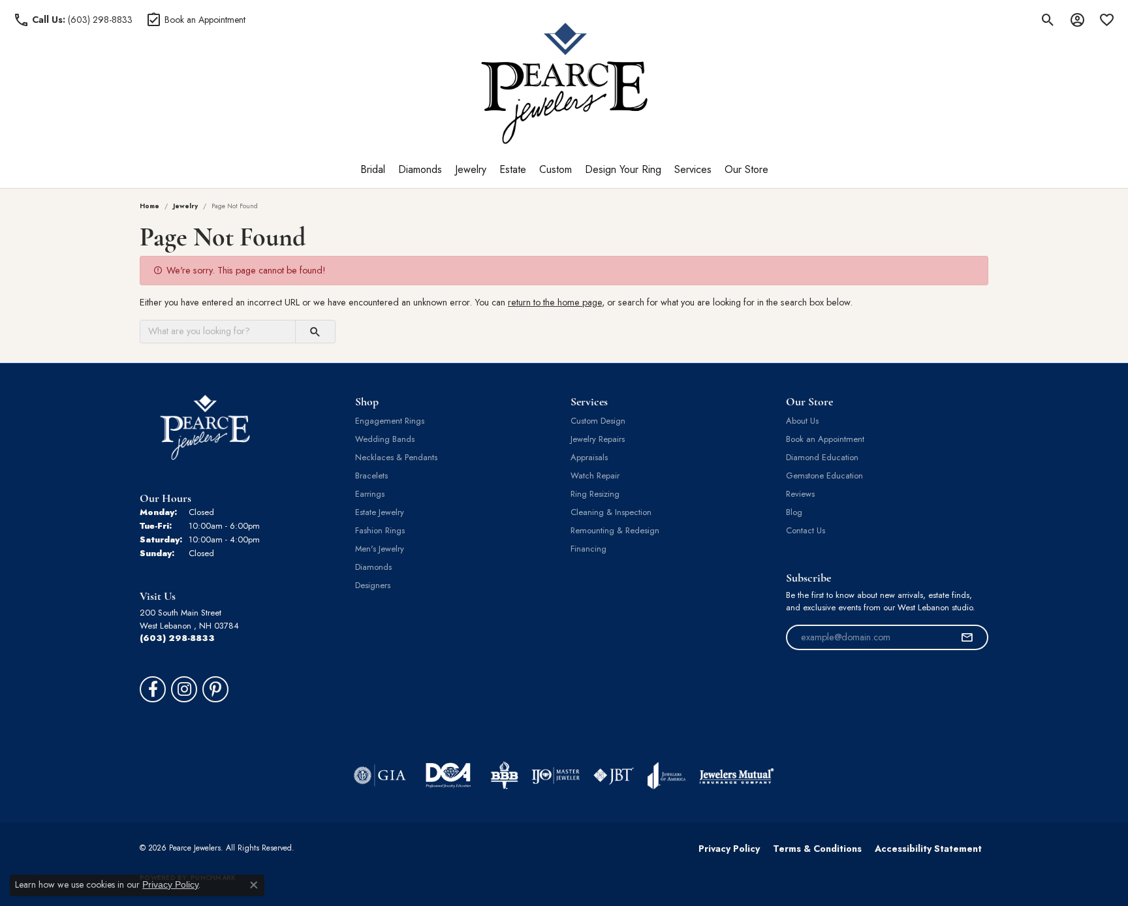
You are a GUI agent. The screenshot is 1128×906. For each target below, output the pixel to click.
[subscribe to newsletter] (967, 637)
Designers (372, 585)
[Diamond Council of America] (448, 775)
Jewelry (470, 169)
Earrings (369, 494)
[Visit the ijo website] (555, 775)
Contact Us (805, 530)
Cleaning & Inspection (611, 512)
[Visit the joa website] (666, 775)
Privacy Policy (729, 848)
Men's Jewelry (379, 548)
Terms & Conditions (817, 848)
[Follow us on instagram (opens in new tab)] (184, 689)
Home (149, 206)
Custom (555, 169)
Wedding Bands (385, 439)
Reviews (800, 494)
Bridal (372, 169)
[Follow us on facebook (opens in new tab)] (153, 689)
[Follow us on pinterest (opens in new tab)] (215, 689)
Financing (588, 548)
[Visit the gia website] (380, 775)
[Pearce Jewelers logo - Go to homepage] (564, 83)
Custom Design (598, 420)
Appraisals (589, 457)
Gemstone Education (824, 475)
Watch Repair (595, 475)
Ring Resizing (595, 494)
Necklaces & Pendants (396, 457)
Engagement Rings (389, 420)
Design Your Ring (623, 169)
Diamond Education (822, 457)
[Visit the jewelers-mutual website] (736, 775)
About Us (802, 420)
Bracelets (371, 475)
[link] (73, 20)
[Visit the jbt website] (613, 775)
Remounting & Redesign (615, 530)
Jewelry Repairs (598, 439)
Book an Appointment (825, 439)
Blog (794, 512)
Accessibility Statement (928, 848)
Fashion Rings (380, 530)
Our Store (746, 169)
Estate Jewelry (379, 512)
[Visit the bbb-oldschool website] (504, 775)
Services (693, 169)
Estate (512, 169)
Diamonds (420, 169)
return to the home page (555, 302)
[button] (1048, 20)
